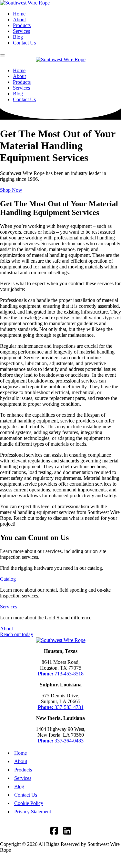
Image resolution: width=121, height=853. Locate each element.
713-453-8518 (61, 673)
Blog (18, 37)
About (19, 19)
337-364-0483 (61, 740)
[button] (2, 55)
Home (19, 13)
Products (22, 25)
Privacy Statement (32, 811)
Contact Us (24, 42)
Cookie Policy (28, 803)
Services (21, 31)
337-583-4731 (61, 707)
